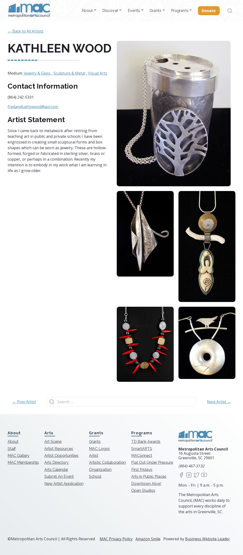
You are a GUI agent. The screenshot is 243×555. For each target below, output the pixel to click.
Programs (180, 11)
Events (134, 11)
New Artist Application (64, 483)
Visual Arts (97, 73)
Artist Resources (58, 448)
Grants (156, 11)
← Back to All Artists (25, 31)
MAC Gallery (18, 455)
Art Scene (52, 441)
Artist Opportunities (61, 455)
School (95, 476)
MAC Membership (23, 462)
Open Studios (143, 490)
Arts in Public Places (148, 476)
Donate (209, 10)
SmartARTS (141, 448)
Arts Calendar (56, 469)
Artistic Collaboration (107, 462)
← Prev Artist (24, 402)
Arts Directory (56, 462)
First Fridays (141, 469)
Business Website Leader (207, 538)
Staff (12, 448)
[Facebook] (181, 475)
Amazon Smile (148, 538)
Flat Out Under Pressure (152, 462)
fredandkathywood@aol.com (33, 106)
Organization (100, 469)
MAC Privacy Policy (116, 538)
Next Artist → (219, 402)
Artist (93, 455)
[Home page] (29, 11)
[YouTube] (204, 475)
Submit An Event (59, 476)
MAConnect (141, 455)
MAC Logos (99, 448)
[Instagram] (189, 475)
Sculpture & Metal (69, 73)
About (88, 11)
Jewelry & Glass (37, 73)
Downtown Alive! (146, 483)
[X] (196, 475)
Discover (110, 11)
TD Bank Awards (145, 441)
